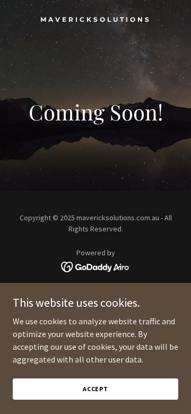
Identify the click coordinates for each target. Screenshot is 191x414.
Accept (95, 389)
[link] (95, 18)
